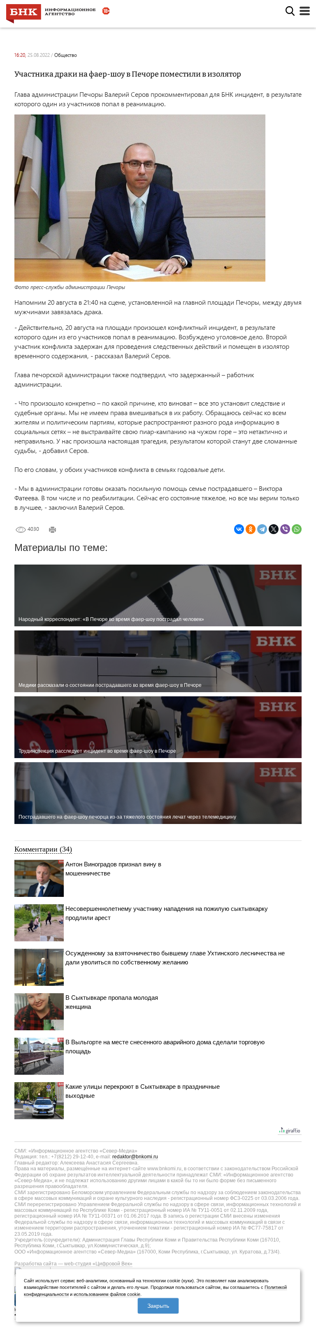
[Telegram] (262, 529)
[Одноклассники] (251, 529)
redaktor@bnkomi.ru (135, 1157)
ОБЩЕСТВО (65, 55)
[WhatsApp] (297, 529)
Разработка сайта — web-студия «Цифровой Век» (73, 1264)
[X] (274, 529)
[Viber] (285, 529)
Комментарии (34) (43, 849)
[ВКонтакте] (239, 529)
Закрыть (158, 1305)
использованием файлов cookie (107, 1294)
